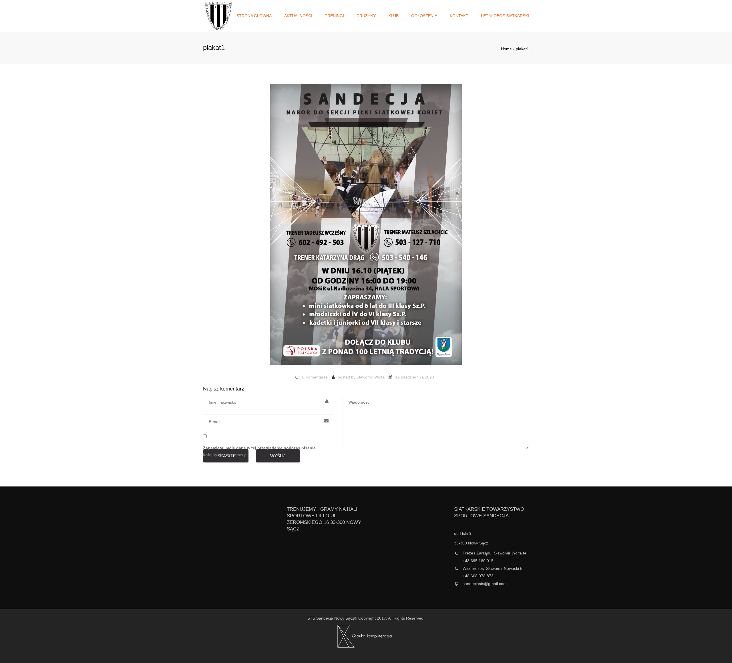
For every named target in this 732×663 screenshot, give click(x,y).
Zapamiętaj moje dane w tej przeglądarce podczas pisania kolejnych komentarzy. (259, 451)
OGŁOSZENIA (424, 15)
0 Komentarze (315, 377)
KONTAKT (459, 15)
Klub (393, 15)
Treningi (334, 15)
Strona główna (254, 15)
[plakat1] (366, 227)
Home (506, 49)
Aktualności (298, 15)
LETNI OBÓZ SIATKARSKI (505, 15)
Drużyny (366, 15)
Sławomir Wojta (371, 377)
